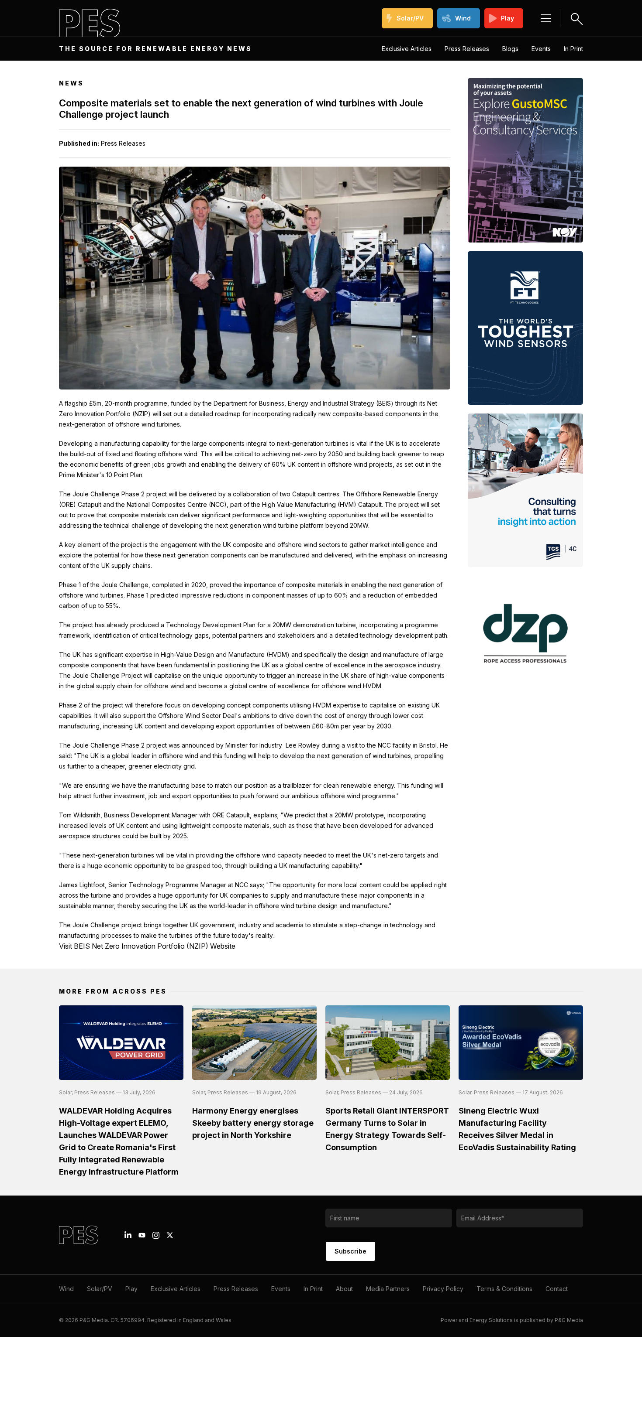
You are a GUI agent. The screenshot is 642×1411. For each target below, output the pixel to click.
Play (507, 18)
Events (541, 48)
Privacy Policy (443, 1288)
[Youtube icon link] (141, 1235)
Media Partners (388, 1288)
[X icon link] (169, 1235)
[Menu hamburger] (546, 18)
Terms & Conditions (504, 1288)
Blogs (510, 48)
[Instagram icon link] (155, 1235)
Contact (556, 1288)
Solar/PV (410, 18)
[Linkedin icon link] (127, 1235)
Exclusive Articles (406, 48)
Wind (463, 18)
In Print (573, 48)
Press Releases (467, 48)
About (344, 1288)
